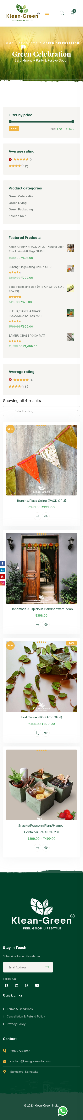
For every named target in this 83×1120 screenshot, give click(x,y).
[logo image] (22, 13)
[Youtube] (37, 985)
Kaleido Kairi (17, 216)
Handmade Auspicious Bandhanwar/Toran (41, 609)
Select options (37, 516)
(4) (23, 160)
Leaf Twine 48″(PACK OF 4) (41, 717)
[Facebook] (6, 985)
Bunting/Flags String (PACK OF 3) (41, 501)
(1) (18, 166)
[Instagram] (26, 985)
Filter (14, 128)
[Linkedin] (16, 985)
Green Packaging (21, 209)
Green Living (18, 203)
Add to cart (37, 733)
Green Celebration (21, 196)
